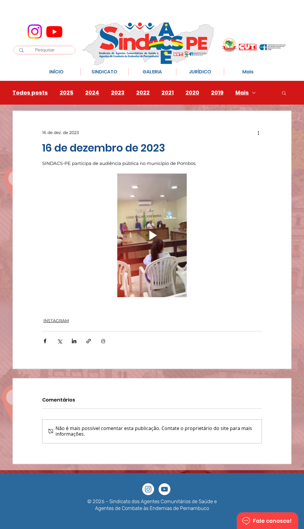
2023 (117, 92)
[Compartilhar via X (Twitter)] (59, 341)
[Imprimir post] (103, 341)
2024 (92, 92)
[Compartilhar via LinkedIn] (74, 341)
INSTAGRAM (56, 320)
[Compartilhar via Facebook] (45, 341)
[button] (284, 92)
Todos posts (30, 92)
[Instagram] (34, 31)
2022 (143, 92)
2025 (66, 92)
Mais (242, 92)
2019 (217, 92)
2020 (192, 92)
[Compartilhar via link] (88, 341)
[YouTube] (164, 489)
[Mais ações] (258, 132)
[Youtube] (54, 31)
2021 (168, 92)
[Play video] (152, 235)
